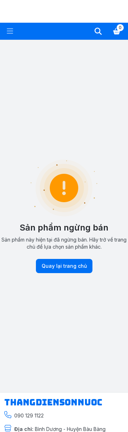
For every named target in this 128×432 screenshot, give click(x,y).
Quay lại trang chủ (64, 266)
